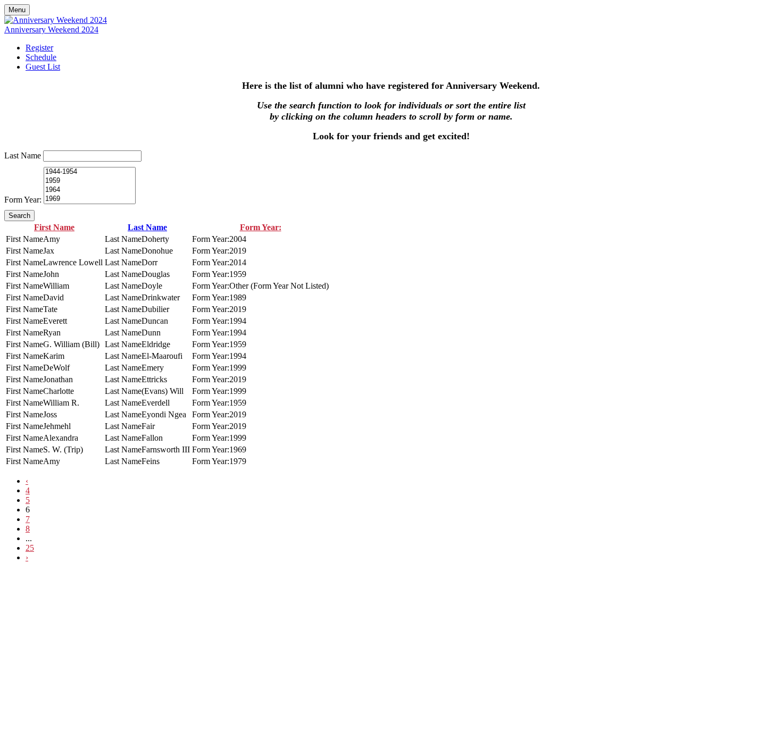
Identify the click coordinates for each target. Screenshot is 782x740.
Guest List (43, 66)
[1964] (89, 190)
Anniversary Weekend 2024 (51, 29)
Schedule (41, 57)
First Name (54, 227)
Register (39, 47)
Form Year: (22, 199)
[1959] (89, 181)
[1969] (89, 199)
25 (30, 547)
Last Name (22, 155)
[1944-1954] (89, 171)
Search (19, 216)
